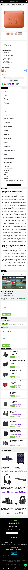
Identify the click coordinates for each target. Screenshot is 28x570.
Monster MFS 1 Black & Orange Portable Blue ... (17, 400)
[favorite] (5, 75)
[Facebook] (7, 83)
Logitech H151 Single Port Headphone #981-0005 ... (7, 488)
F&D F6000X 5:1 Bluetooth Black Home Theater (7, 509)
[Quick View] (12, 462)
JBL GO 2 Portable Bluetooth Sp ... (19, 4)
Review (20, 88)
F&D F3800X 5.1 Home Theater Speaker (6, 466)
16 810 (11, 547)
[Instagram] (16, 523)
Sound (4, 4)
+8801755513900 (10, 549)
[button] (18, 83)
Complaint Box (13, 526)
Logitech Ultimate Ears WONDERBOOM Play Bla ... (16, 431)
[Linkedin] (19, 523)
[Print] (16, 83)
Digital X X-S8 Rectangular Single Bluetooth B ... (20, 488)
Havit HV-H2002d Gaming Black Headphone (20, 509)
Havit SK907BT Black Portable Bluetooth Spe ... (16, 421)
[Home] (1, 4)
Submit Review (6, 345)
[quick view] (19, 357)
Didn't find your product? (14, 529)
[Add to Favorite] (12, 459)
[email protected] (14, 546)
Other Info (14, 553)
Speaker (8, 4)
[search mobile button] (25, 1)
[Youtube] (14, 523)
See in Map (14, 551)
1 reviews (9, 44)
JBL (11, 4)
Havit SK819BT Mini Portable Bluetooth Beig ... (16, 352)
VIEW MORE (3, 448)
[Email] (5, 83)
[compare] (3, 75)
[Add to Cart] (12, 454)
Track (20, 533)
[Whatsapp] (2, 83)
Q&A (17, 88)
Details (9, 88)
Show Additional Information (14, 185)
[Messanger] (10, 83)
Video (13, 88)
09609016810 (16, 547)
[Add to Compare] (12, 457)
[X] (13, 83)
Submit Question (7, 314)
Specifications (4, 88)
